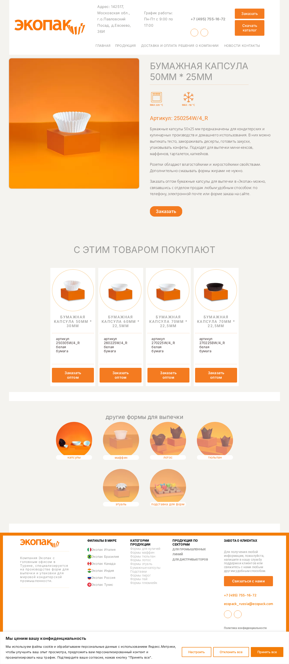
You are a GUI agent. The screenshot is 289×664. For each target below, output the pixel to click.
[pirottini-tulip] (215, 423)
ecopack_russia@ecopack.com (248, 603)
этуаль (121, 504)
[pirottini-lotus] (168, 423)
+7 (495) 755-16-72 (208, 19)
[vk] (194, 32)
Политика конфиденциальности (245, 628)
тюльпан (215, 457)
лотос (167, 457)
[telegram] (204, 32)
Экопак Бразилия (105, 556)
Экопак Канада (103, 563)
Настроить (196, 652)
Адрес (103, 6)
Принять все (267, 652)
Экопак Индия (102, 570)
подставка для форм (167, 504)
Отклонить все (231, 652)
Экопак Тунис (102, 584)
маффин (121, 457)
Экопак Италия (103, 549)
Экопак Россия (103, 577)
